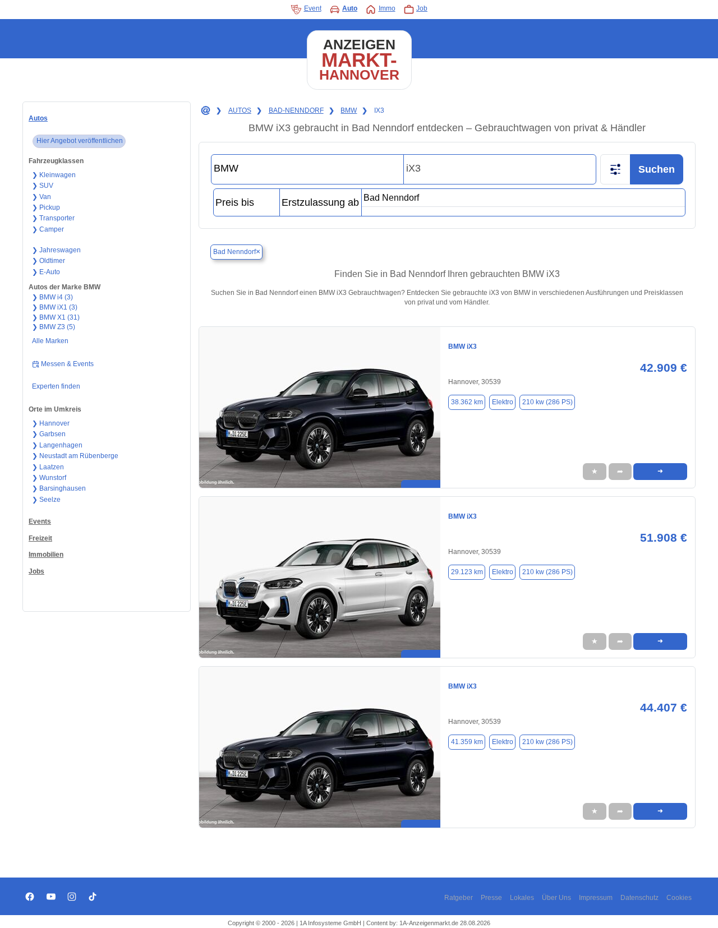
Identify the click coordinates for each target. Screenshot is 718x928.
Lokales (522, 898)
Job (421, 8)
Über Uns (556, 898)
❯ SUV (42, 186)
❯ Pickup (46, 207)
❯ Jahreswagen (56, 250)
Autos (38, 118)
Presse (491, 898)
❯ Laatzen (48, 467)
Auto (349, 8)
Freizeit (40, 538)
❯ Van (41, 197)
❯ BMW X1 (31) (56, 317)
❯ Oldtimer (48, 261)
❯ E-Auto (46, 272)
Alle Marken (50, 341)
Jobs (36, 571)
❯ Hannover (51, 423)
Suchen (656, 169)
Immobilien (46, 554)
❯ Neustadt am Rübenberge (75, 456)
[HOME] (205, 111)
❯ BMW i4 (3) (52, 297)
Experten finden (56, 386)
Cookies (679, 898)
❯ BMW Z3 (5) (53, 327)
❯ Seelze (46, 500)
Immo (387, 8)
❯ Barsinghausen (59, 488)
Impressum (596, 898)
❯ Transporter (53, 218)
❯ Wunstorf (49, 478)
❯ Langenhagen (57, 445)
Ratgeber (458, 898)
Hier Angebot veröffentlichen (79, 141)
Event (312, 8)
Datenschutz (639, 898)
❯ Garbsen (49, 434)
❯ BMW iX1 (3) (54, 307)
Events (40, 521)
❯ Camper (48, 229)
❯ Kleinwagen (54, 175)
